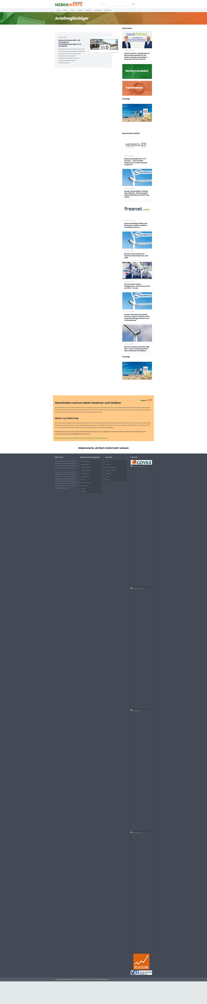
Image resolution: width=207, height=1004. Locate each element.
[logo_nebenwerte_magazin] (69, 4)
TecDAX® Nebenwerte (86, 467)
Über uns (108, 461)
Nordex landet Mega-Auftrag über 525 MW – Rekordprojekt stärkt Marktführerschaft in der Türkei (136, 194)
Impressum (108, 464)
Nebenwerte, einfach (103, 448)
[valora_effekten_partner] (141, 972)
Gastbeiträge (83, 491)
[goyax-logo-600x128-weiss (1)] (141, 462)
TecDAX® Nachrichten (86, 470)
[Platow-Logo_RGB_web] (141, 962)
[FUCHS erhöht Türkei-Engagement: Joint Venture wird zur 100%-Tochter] (137, 270)
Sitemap (108, 479)
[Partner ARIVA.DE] (141, 770)
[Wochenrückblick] (137, 71)
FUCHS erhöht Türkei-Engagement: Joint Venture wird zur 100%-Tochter (137, 286)
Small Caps (83, 479)
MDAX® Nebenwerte (85, 461)
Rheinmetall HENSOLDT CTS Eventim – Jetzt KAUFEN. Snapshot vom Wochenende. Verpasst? (135, 162)
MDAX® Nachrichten (85, 464)
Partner (107, 476)
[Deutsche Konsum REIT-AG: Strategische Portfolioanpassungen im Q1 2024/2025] (104, 45)
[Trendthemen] (137, 88)
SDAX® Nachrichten (85, 476)
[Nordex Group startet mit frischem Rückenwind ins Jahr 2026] (137, 240)
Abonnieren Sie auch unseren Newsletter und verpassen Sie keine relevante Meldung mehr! (81, 438)
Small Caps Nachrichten (86, 482)
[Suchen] (133, 4)
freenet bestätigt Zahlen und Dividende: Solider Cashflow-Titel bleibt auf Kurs (136, 225)
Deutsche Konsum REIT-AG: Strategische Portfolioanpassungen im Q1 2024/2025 (69, 43)
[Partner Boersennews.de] (141, 892)
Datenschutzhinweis (110, 470)
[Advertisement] (48, 992)
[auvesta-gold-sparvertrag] (137, 113)
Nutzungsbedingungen (111, 467)
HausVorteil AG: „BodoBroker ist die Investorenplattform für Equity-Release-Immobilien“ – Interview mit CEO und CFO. (137, 56)
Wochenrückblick (85, 485)
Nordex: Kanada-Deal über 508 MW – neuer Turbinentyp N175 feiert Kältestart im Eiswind (136, 349)
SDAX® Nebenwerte (85, 473)
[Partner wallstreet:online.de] (141, 648)
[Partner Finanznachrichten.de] (141, 526)
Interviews (83, 488)
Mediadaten (108, 473)
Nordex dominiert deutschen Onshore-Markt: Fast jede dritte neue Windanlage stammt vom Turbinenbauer (137, 317)
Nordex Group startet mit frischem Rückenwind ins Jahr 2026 (136, 256)
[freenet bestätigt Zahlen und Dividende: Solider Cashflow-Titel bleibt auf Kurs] (137, 209)
